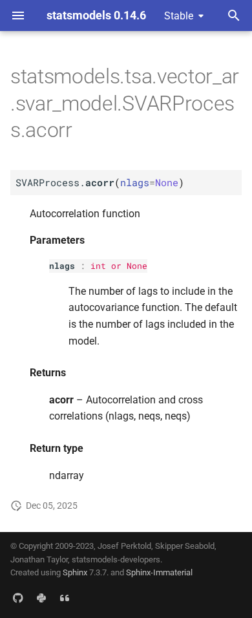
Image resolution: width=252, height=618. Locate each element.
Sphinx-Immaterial (159, 572)
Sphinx (75, 572)
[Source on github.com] (18, 597)
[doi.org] (64, 597)
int (98, 266)
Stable (178, 16)
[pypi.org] (41, 597)
